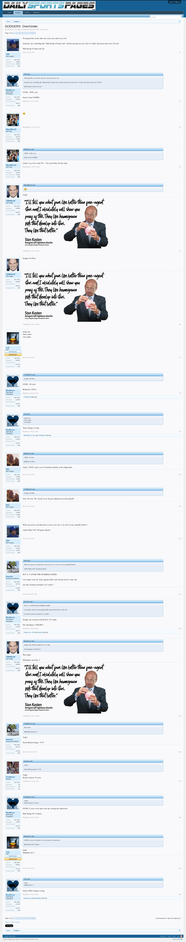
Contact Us (163, 936)
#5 (180, 251)
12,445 (18, 99)
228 (19, 214)
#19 (180, 868)
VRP (37, 29)
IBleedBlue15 (11, 129)
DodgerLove (27, 632)
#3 (180, 127)
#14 (180, 628)
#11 (180, 506)
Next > (33, 33)
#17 (180, 781)
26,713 (18, 584)
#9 (180, 431)
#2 (180, 101)
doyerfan (9, 576)
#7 (180, 357)
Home (9, 12)
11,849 (18, 476)
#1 (180, 52)
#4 (180, 167)
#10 (180, 474)
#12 (180, 538)
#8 (180, 393)
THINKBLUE (10, 201)
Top (178, 936)
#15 (180, 716)
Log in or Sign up (174, 2)
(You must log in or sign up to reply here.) (168, 918)
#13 (180, 594)
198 (19, 66)
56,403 (18, 360)
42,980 (18, 208)
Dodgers (18, 12)
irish (7, 348)
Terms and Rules (177, 939)
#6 (180, 324)
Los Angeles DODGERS (21, 29)
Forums (27, 12)
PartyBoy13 (10, 777)
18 (19, 788)
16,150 (18, 137)
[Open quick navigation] (179, 21)
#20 (180, 894)
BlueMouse (10, 90)
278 (19, 366)
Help (169, 936)
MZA (7, 469)
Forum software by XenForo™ (20, 939)
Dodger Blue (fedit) (9, 936)
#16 (180, 752)
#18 (180, 817)
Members (36, 12)
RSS (181, 936)
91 (19, 784)
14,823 (18, 61)
